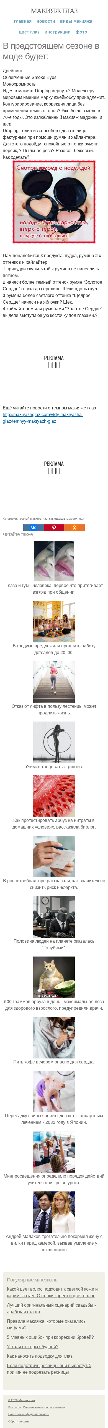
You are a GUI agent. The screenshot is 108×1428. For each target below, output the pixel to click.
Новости (46, 21)
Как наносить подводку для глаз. (40, 1356)
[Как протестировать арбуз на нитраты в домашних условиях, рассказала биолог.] (54, 813)
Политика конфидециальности (28, 1414)
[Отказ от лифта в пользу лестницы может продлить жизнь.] (54, 699)
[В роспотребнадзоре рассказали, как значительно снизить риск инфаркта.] (54, 874)
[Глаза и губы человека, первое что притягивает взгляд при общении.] (54, 578)
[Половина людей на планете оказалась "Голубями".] (54, 934)
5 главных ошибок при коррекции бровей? (50, 1337)
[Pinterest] (54, 527)
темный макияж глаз (33, 518)
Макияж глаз (54, 10)
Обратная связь (18, 1421)
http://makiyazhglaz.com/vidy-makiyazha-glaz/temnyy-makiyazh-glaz (43, 417)
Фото (81, 32)
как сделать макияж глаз (66, 518)
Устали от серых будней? (32, 1346)
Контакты (14, 1407)
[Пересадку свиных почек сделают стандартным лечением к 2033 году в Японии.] (54, 1109)
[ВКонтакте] (33, 527)
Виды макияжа (76, 21)
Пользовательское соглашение (44, 1407)
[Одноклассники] (74, 527)
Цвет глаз (29, 32)
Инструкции (58, 32)
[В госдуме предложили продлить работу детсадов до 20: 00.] (54, 639)
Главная (23, 21)
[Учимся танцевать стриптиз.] (54, 760)
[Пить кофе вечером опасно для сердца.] (54, 1055)
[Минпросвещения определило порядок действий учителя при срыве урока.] (54, 1169)
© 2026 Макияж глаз (21, 1400)
